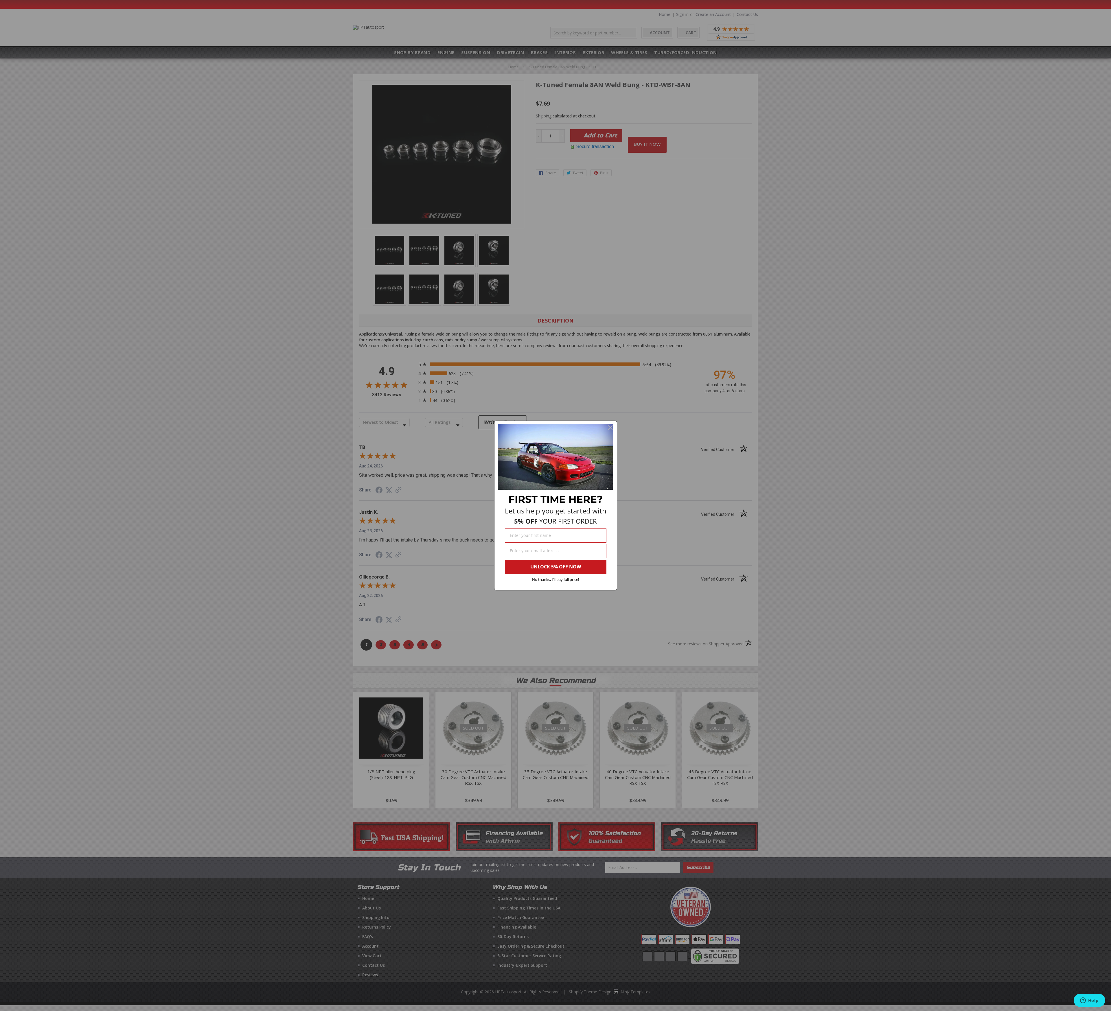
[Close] (610, 427)
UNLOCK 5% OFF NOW (555, 566)
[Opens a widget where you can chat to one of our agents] (1089, 1001)
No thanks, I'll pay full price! (555, 579)
